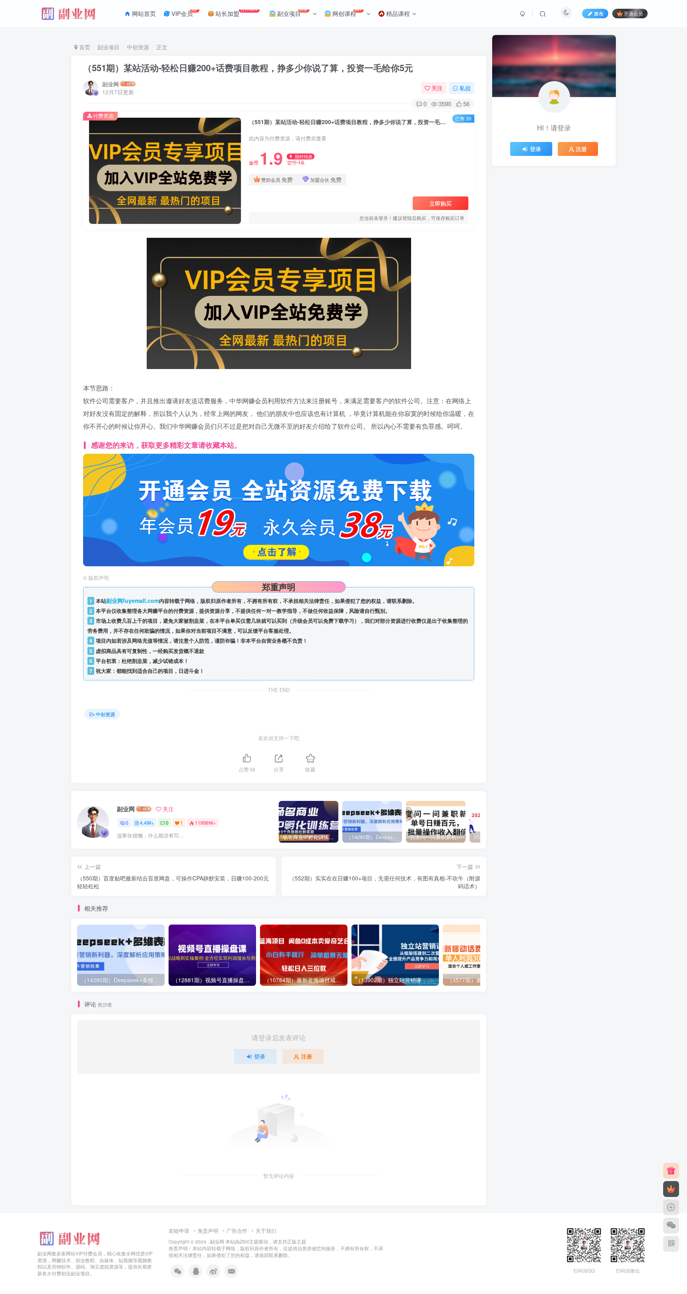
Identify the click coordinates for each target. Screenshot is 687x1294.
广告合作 (237, 1230)
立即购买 (440, 203)
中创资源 (138, 47)
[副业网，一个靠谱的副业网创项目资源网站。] (69, 1237)
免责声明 (208, 1230)
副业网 (110, 84)
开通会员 (633, 13)
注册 (306, 1056)
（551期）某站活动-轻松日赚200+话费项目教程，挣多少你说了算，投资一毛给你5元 (248, 67)
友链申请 (179, 1230)
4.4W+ (147, 822)
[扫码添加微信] (671, 1226)
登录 (259, 1056)
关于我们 (266, 1230)
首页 (84, 47)
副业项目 (108, 47)
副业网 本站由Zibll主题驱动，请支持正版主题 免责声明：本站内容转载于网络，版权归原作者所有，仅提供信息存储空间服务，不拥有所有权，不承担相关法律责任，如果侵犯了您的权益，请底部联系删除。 (276, 1248)
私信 (465, 88)
